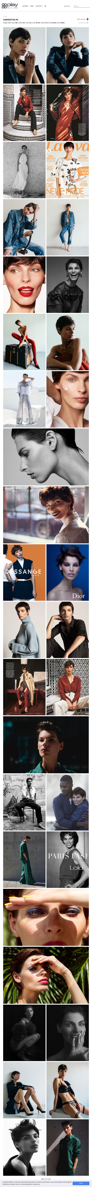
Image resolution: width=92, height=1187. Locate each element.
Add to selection (83, 19)
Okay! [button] (81, 1183)
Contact (39, 6)
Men (31, 6)
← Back (5, 17)
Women (25, 6)
